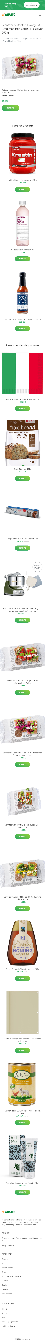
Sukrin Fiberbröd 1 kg (22, 469)
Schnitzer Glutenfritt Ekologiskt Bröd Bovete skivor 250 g (22, 898)
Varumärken (7, 1294)
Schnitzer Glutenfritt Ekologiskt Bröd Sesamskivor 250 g (22, 681)
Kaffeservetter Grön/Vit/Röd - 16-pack (22, 399)
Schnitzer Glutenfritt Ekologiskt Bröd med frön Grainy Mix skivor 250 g (22, 754)
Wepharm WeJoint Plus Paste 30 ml (23, 539)
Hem (3, 36)
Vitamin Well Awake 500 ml (22, 250)
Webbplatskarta (8, 1326)
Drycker (5, 1272)
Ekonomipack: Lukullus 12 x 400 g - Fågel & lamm (22, 1112)
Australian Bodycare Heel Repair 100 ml (22, 1183)
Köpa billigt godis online (11, 1276)
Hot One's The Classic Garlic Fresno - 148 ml (22, 319)
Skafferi (27, 90)
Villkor (4, 1317)
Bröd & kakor (17, 90)
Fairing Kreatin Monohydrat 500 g (22, 180)
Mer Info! (10, 108)
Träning (5, 1289)
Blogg (4, 1309)
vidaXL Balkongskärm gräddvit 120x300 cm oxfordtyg (22, 1040)
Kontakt (5, 1313)
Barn (4, 1263)
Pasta (9, 92)
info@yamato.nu (8, 1246)
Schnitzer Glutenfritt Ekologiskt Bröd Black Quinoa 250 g (22, 826)
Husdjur (5, 1281)
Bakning (5, 1259)
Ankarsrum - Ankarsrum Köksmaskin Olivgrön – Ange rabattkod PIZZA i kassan (22, 609)
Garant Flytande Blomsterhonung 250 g (22, 969)
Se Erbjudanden (31, 5)
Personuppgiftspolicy (10, 1322)
